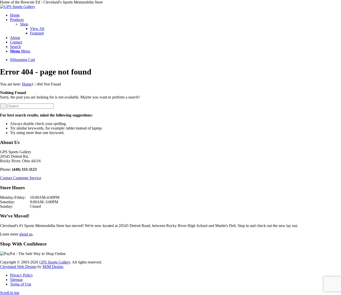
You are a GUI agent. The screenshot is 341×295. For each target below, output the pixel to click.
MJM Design (52, 266)
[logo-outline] (17, 6)
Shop (24, 24)
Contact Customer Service (20, 178)
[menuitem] (175, 15)
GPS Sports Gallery (54, 262)
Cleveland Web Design (18, 266)
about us (25, 234)
